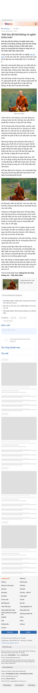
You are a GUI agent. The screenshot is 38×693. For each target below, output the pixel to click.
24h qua (3, 627)
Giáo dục (4, 589)
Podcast (22, 624)
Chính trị (22, 578)
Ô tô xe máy (4, 599)
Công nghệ (23, 596)
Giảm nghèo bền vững (8, 610)
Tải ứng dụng (7, 685)
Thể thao (22, 585)
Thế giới (22, 589)
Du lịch (22, 599)
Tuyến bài (10, 632)
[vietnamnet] (8, 24)
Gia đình (16, 28)
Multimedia (5, 624)
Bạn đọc (22, 603)
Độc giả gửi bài (19, 685)
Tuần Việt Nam (6, 606)
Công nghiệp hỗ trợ (26, 606)
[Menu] (2, 24)
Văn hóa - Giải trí (25, 592)
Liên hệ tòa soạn (6, 647)
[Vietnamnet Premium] (5, 579)
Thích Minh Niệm (8, 321)
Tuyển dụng (31, 685)
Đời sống (6, 28)
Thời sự (3, 582)
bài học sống (22, 317)
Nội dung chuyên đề (26, 613)
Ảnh (2, 620)
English (3, 617)
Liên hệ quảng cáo (7, 667)
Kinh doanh (23, 582)
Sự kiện (28, 632)
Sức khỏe (4, 596)
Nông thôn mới (24, 610)
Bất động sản (5, 603)
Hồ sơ (21, 617)
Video (22, 620)
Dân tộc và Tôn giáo (7, 585)
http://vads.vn (10, 678)
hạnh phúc (13, 317)
